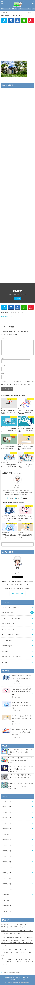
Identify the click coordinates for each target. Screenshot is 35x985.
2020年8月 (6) (6, 851)
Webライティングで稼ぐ (11, 618)
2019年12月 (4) (6, 895)
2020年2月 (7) (6, 884)
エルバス (19, 927)
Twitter (18, 298)
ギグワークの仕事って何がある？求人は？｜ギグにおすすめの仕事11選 (20, 776)
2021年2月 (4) (6, 818)
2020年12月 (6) (6, 829)
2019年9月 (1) (6, 911)
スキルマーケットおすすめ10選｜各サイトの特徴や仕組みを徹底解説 (20, 759)
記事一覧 (14, 8)
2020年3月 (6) (6, 878)
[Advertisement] (17, 41)
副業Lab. (16, 982)
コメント (4, 338)
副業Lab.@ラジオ (6, 316)
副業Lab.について (5, 8)
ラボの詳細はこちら (17, 593)
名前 (3, 358)
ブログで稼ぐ (7, 612)
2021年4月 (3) (6, 807)
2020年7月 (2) (6, 856)
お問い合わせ (13, 979)
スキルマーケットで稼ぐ (24, 8)
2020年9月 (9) (6, 845)
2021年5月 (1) (6, 801)
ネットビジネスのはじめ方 (11, 634)
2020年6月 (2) (6, 862)
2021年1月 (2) (6, 823)
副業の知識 (7, 646)
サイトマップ (21, 979)
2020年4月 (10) (6, 873)
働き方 (5, 651)
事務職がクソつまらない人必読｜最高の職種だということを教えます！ (20, 785)
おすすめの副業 (8, 640)
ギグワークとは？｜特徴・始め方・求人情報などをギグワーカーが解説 (20, 751)
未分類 (5, 662)
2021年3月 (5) (6, 812)
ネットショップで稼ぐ (10, 629)
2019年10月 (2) (6, 906)
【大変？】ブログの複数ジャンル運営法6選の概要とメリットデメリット (17, 942)
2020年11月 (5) (6, 834)
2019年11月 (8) (6, 900)
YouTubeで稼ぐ (8, 624)
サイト (3, 373)
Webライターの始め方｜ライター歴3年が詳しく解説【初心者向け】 (20, 768)
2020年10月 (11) (7, 840)
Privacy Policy (26, 977)
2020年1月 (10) (6, 889)
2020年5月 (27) (6, 867)
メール (3, 366)
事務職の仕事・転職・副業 (11, 657)
